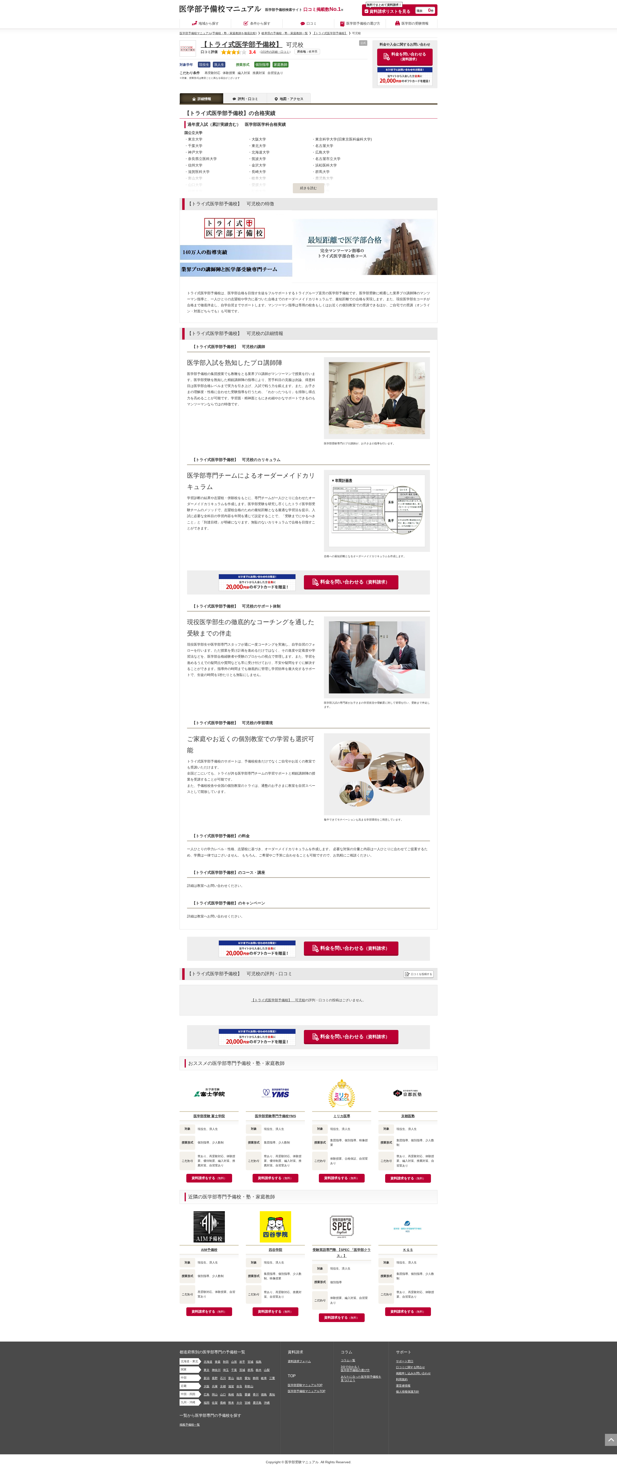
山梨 (267, 1370)
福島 (259, 1361)
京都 (223, 1386)
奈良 (239, 1386)
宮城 (250, 1361)
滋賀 (231, 1386)
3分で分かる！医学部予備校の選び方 (355, 1368)
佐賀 (215, 1402)
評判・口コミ (248, 99)
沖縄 (267, 1402)
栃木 (259, 1370)
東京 (206, 1370)
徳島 (264, 1394)
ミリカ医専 (341, 1116)
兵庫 (215, 1386)
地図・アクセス (291, 99)
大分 (239, 1402)
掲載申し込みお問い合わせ (413, 1373)
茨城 (242, 1370)
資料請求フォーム (299, 1361)
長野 (215, 1378)
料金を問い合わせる (355, 581)
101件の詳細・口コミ (275, 51)
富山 (231, 1378)
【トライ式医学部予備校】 (241, 44)
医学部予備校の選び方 (363, 23)
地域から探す (209, 23)
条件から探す (260, 23)
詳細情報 (204, 99)
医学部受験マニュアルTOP (305, 1385)
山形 (234, 1361)
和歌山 (249, 1386)
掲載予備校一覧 (190, 1424)
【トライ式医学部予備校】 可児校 (278, 1000)
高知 (272, 1394)
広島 (206, 1394)
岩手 (242, 1361)
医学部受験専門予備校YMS (275, 1116)
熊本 (231, 1402)
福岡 (206, 1402)
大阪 (206, 1386)
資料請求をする (209, 1178)
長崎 (223, 1402)
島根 (231, 1394)
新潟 (206, 1378)
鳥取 (239, 1394)
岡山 (215, 1394)
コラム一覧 (348, 1360)
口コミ (312, 23)
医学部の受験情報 (415, 23)
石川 (223, 1378)
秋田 (226, 1361)
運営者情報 (403, 1385)
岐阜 (264, 1378)
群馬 (250, 1370)
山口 (223, 1394)
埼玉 (226, 1370)
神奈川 (216, 1370)
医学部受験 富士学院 (209, 1116)
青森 (218, 1361)
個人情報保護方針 (407, 1391)
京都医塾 (408, 1116)
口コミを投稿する (421, 974)
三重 (272, 1378)
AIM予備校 (209, 1250)
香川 (256, 1394)
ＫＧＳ (408, 1250)
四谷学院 (275, 1250)
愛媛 (247, 1394)
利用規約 (402, 1379)
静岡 (256, 1378)
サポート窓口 (404, 1361)
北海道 (208, 1361)
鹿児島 (257, 1402)
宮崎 (247, 1402)
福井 (239, 1378)
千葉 (234, 1370)
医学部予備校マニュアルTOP (306, 1391)
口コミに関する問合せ (410, 1367)
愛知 (247, 1378)
